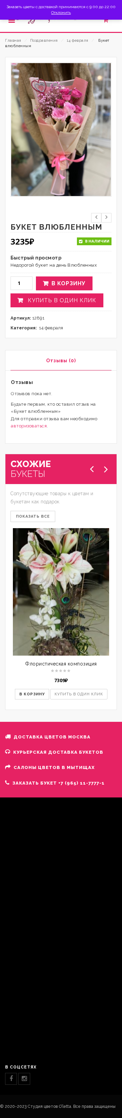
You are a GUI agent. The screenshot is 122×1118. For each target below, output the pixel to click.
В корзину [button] (32, 694)
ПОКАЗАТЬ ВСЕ (33, 516)
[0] (109, 22)
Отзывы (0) (61, 360)
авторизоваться (29, 425)
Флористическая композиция (61, 664)
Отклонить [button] (61, 12)
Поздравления (44, 40)
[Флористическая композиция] (61, 591)
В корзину (68, 283)
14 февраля (77, 40)
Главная (13, 40)
